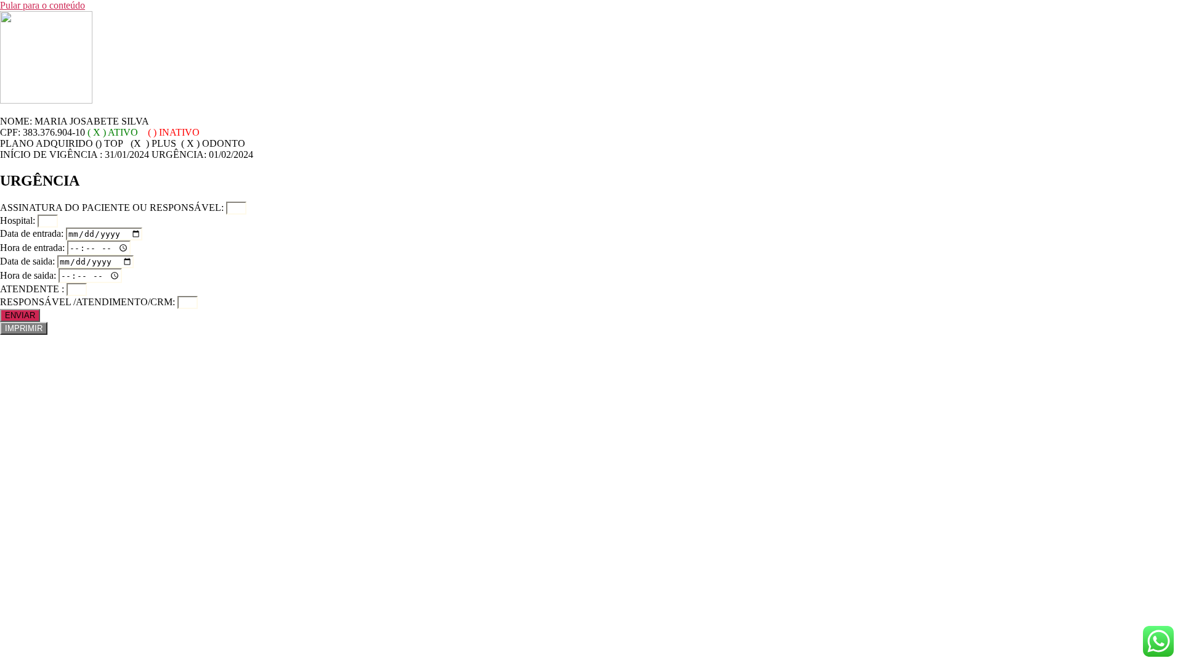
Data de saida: (28, 261)
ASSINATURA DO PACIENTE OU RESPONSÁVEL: (113, 207)
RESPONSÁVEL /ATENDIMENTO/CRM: (88, 302)
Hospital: (19, 220)
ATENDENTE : (33, 289)
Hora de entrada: (33, 247)
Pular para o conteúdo (42, 5)
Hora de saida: (29, 275)
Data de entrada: (33, 233)
